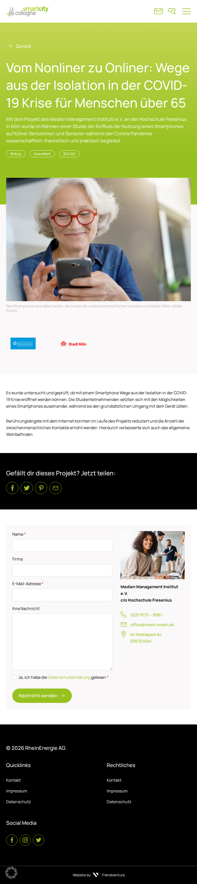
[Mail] (55, 488)
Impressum (16, 791)
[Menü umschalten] (186, 11)
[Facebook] (12, 488)
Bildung (16, 154)
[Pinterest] (41, 488)
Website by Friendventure (99, 874)
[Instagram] (25, 840)
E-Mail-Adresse (28, 583)
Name (19, 534)
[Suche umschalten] (172, 11)
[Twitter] (27, 488)
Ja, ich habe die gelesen (63, 677)
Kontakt (13, 780)
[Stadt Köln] (73, 344)
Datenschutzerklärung (69, 677)
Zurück (23, 46)
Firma (17, 559)
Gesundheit (42, 154)
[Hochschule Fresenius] (23, 344)
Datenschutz (18, 801)
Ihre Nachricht (26, 608)
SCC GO (69, 154)
